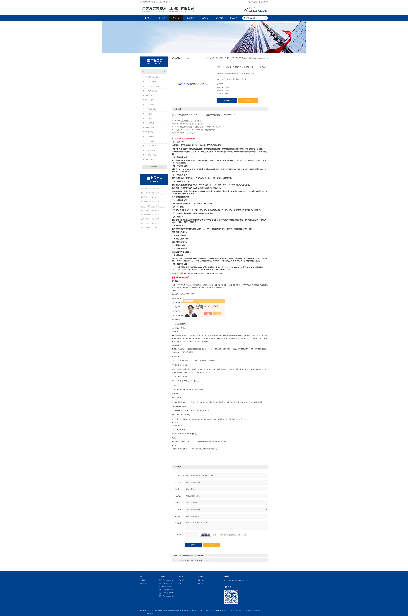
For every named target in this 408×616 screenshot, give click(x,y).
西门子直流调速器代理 (166, 583)
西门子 (144, 72)
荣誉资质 (143, 583)
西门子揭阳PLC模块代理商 (150, 228)
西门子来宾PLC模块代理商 (150, 201)
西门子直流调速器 (149, 109)
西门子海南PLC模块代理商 (150, 193)
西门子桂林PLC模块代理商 (150, 210)
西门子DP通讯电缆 (149, 155)
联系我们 (233, 18)
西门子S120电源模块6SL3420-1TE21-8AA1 (194, 560)
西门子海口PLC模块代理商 (150, 188)
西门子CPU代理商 (165, 586)
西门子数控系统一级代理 (167, 590)
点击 (164, 71)
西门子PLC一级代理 (150, 91)
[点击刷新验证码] (205, 535)
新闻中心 (181, 576)
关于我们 (161, 18)
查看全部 (154, 166)
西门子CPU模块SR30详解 (167, 596)
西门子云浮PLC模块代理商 (150, 223)
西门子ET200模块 (149, 105)
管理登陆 (249, 610)
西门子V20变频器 (149, 141)
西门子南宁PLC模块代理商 (150, 214)
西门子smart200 (148, 137)
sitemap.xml (150, 614)
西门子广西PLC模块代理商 (150, 219)
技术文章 (205, 18)
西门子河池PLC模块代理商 (150, 206)
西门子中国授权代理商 (151, 77)
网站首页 (147, 18)
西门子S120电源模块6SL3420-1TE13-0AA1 (194, 555)
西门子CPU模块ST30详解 (167, 580)
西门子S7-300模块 (149, 82)
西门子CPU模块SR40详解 (167, 593)
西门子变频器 (147, 95)
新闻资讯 (190, 18)
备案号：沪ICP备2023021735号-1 (217, 610)
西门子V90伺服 (148, 100)
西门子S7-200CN (149, 150)
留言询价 (248, 100)
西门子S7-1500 (148, 127)
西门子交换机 (147, 114)
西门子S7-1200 (148, 132)
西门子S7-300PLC (149, 146)
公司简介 (143, 580)
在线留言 (219, 18)
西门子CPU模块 (148, 159)
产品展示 (227, 58)
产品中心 (176, 18)
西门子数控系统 (148, 123)
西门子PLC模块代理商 (151, 86)
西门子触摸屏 (147, 118)
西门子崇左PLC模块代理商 (150, 197)
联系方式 (201, 580)
